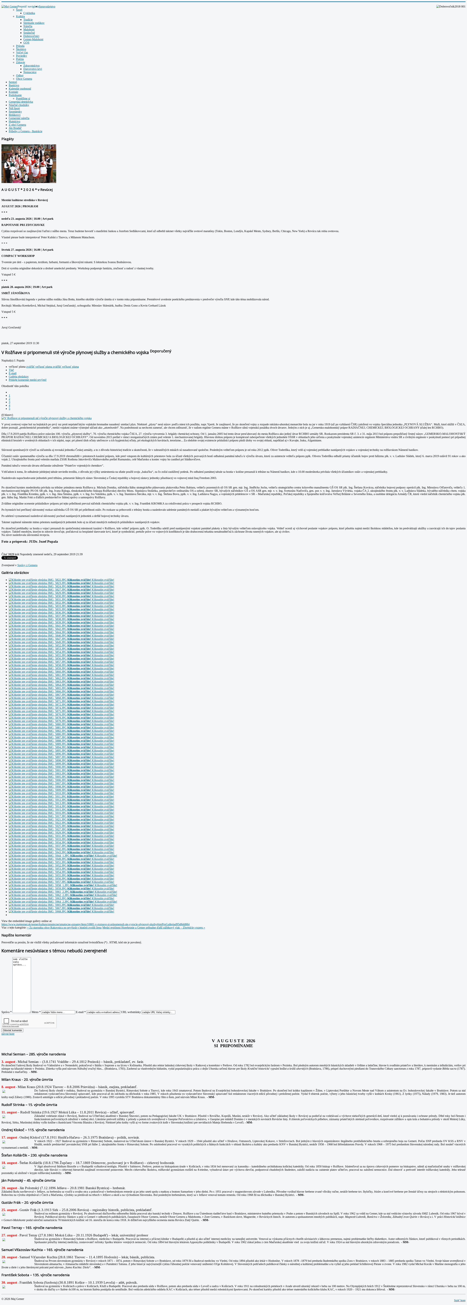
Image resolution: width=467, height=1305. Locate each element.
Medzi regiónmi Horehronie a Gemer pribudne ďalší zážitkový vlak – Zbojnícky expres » (153, 927)
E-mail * (81, 1012)
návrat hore (7, 1033)
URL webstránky (131, 1012)
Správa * (6, 1012)
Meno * (36, 1012)
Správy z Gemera (27, 565)
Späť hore (460, 1300)
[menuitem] (47, 6)
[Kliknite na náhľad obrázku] (46, 418)
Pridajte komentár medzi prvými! (28, 379)
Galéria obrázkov (19, 376)
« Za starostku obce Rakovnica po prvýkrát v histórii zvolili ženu (64, 927)
